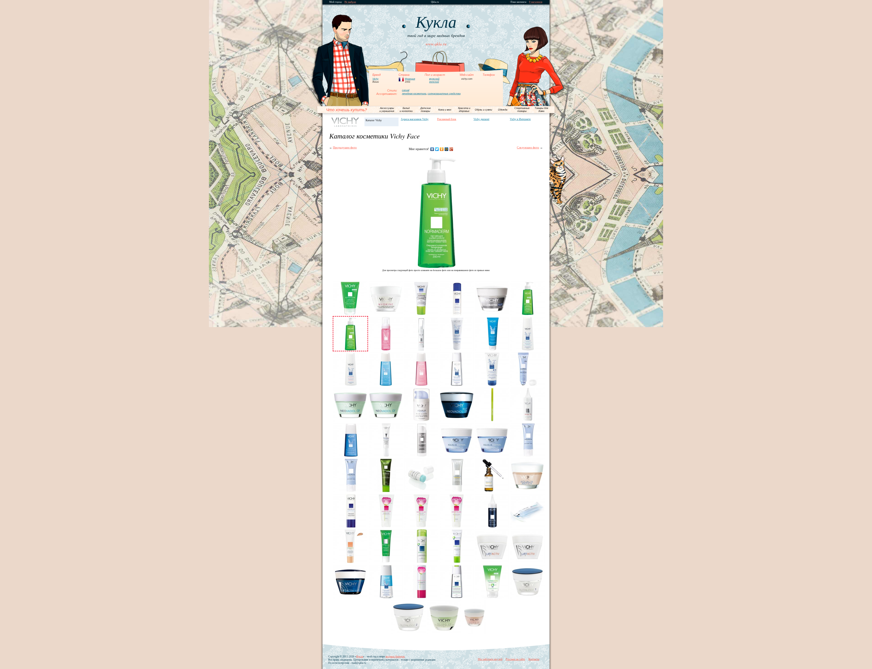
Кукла (359, 656)
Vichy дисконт (481, 119)
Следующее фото (528, 147)
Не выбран (350, 2)
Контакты (533, 659)
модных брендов (395, 656)
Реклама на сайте (515, 659)
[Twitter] (437, 149)
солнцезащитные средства (444, 93)
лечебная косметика (414, 93)
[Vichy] (345, 122)
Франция (410, 78)
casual (405, 90)
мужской (434, 78)
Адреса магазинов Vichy (415, 119)
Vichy (375, 78)
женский (434, 81)
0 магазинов (535, 2)
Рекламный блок (446, 119)
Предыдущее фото (345, 147)
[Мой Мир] (446, 149)
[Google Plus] (451, 149)
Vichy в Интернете (520, 119)
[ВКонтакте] (432, 149)
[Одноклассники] (441, 149)
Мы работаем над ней (490, 659)
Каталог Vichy (374, 120)
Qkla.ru (435, 2)
